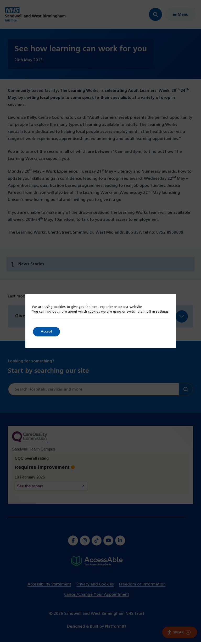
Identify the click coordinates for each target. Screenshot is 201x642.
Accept (46, 331)
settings (162, 311)
